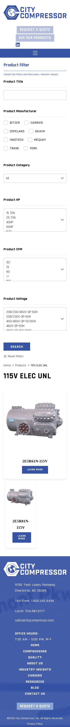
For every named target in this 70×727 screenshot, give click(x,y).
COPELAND (17, 131)
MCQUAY (40, 140)
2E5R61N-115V (35, 461)
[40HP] (32, 222)
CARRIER (37, 122)
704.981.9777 (35, 611)
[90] (32, 271)
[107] (32, 262)
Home (35, 645)
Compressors (35, 651)
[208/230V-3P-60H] (32, 316)
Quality (35, 657)
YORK (33, 148)
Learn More (35, 469)
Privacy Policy (35, 724)
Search (16, 346)
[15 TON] (32, 213)
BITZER (15, 122)
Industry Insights (35, 669)
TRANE (14, 148)
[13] (32, 267)
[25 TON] (32, 217)
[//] (32, 276)
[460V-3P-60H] (32, 326)
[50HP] (32, 227)
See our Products (35, 37)
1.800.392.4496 (42, 601)
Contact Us (35, 693)
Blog (35, 687)
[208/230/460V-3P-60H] (32, 312)
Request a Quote (35, 29)
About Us (35, 663)
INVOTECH (16, 140)
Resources (35, 681)
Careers (35, 675)
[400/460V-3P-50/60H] (32, 321)
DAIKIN (40, 131)
